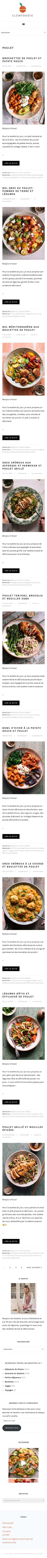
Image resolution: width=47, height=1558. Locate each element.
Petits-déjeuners (13, 1377)
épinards (24, 1253)
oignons (5, 1116)
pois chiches (11, 452)
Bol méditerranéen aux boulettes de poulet (20, 328)
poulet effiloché (33, 850)
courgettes (40, 449)
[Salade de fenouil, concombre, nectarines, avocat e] (23, 1463)
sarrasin (20, 717)
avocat (13, 175)
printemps (15, 585)
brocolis (20, 715)
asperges (14, 582)
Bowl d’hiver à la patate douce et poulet (21, 729)
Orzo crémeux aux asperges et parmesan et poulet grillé (22, 465)
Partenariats (8, 1523)
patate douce (19, 177)
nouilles (26, 715)
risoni (30, 585)
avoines (20, 582)
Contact (6, 1535)
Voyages (9, 1390)
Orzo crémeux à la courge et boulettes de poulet (23, 865)
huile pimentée (39, 848)
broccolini (14, 715)
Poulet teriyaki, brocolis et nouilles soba (22, 597)
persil (10, 1116)
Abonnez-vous (11, 1428)
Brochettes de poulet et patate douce (22, 60)
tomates (22, 316)
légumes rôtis (38, 1114)
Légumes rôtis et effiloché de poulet (18, 995)
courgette (17, 314)
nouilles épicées (7, 1255)
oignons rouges (7, 850)
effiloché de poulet (23, 1114)
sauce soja (6, 1258)
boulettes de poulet (30, 449)
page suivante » (34, 1267)
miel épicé (10, 177)
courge (27, 980)
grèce (31, 314)
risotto (41, 983)
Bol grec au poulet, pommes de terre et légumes (18, 191)
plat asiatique (35, 715)
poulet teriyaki (12, 717)
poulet (26, 177)
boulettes (14, 980)
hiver (31, 848)
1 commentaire (37, 1001)
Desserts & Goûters (14, 1373)
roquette (32, 177)
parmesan (36, 582)
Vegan (8, 1386)
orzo (31, 582)
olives (4, 452)
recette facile (24, 585)
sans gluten (39, 177)
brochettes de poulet (30, 175)
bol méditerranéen (17, 449)
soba (25, 717)
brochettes (19, 175)
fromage (26, 314)
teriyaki (30, 717)
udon (18, 1258)
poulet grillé (28, 1255)
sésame (12, 1258)
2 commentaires (36, 66)
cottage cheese (24, 848)
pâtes (4, 585)
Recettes (27, 172)
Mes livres (7, 1527)
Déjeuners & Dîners (17, 172)
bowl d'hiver (15, 848)
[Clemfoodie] (23, 18)
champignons (15, 1253)
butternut (21, 980)
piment (16, 1255)
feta (21, 314)
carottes (13, 1114)
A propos (6, 1531)
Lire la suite (11, 163)
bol (12, 314)
